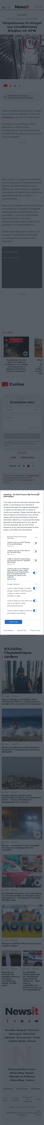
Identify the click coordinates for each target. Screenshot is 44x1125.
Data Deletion (9, 630)
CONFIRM (13, 622)
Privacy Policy (35, 630)
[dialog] (22, 562)
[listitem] (22, 537)
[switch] (35, 543)
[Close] (39, 494)
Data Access (22, 630)
